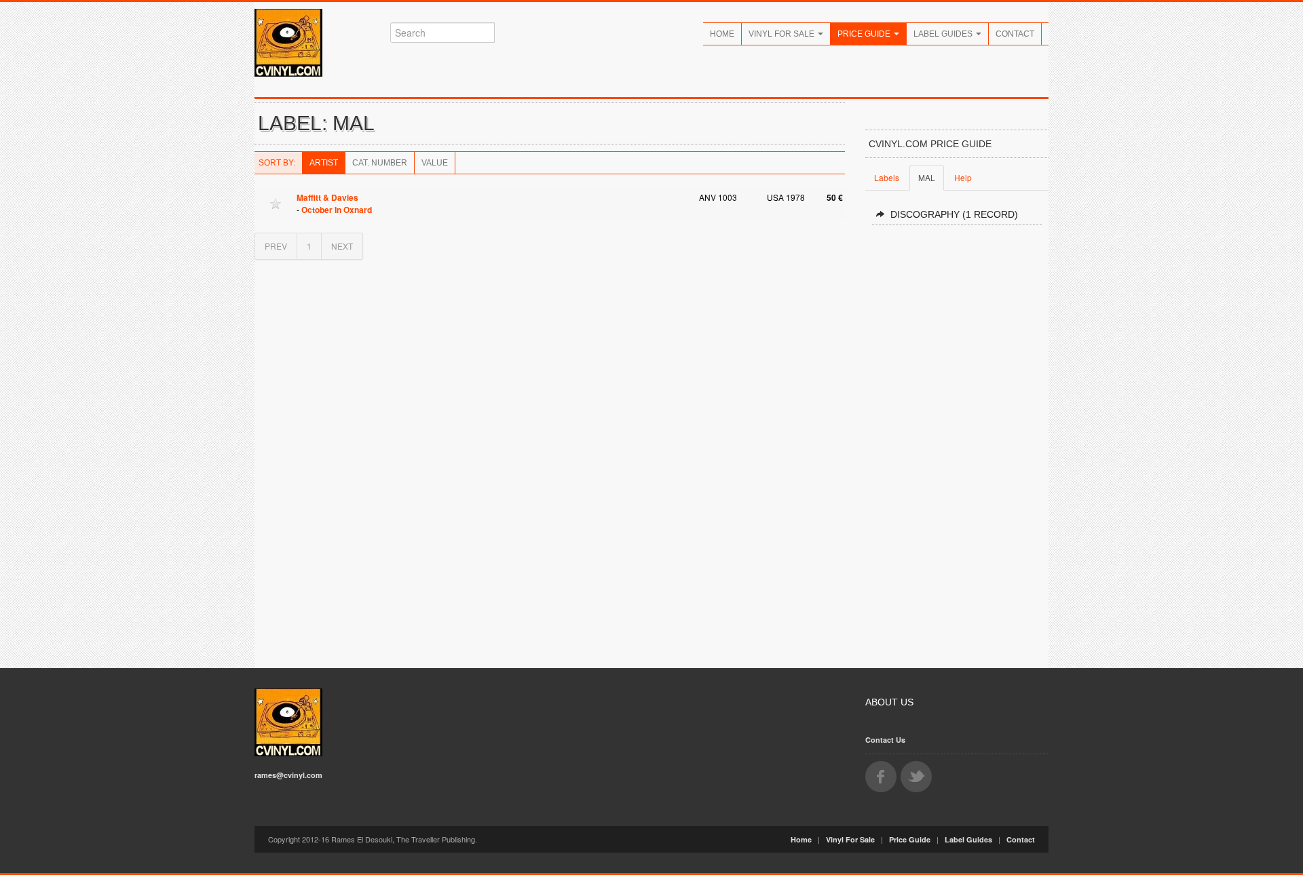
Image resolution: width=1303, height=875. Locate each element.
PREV (276, 246)
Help (963, 177)
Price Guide (864, 34)
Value (434, 163)
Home (722, 34)
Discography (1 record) (954, 214)
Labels (886, 177)
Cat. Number (379, 163)
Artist (323, 163)
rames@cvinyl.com (288, 775)
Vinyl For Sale (782, 34)
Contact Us (885, 740)
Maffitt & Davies (327, 197)
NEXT (342, 246)
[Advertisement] (957, 440)
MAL (926, 177)
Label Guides (944, 34)
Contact (1015, 34)
